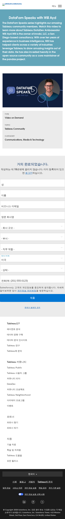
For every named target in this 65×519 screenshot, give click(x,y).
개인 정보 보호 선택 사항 (34, 494)
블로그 (23, 481)
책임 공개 (42, 488)
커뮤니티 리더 (13, 378)
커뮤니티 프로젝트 (15, 389)
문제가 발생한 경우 (32, 307)
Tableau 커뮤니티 (16, 362)
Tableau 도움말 (14, 455)
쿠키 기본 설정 (54, 488)
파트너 (10, 416)
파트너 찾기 (12, 422)
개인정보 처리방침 (26, 290)
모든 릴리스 (12, 460)
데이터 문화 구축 (15, 334)
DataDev (11, 384)
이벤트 (10, 405)
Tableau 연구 (13, 345)
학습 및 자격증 (14, 450)
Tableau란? (13, 323)
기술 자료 (11, 444)
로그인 (28, 173)
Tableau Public (14, 367)
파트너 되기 (12, 427)
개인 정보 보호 (30, 488)
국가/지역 (5, 256)
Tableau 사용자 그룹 (17, 373)
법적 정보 (6, 488)
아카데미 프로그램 (15, 400)
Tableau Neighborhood (19, 394)
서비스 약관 (17, 488)
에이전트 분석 (13, 329)
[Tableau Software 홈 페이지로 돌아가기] (13, 3)
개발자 (32, 481)
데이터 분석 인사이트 (17, 340)
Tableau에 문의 (14, 351)
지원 (9, 438)
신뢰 (15, 481)
